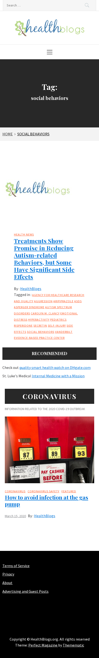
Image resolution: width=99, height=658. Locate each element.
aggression (43, 301)
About (7, 582)
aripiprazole (63, 301)
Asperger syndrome (29, 307)
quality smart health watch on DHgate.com (55, 367)
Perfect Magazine (43, 645)
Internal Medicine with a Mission (58, 375)
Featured (69, 491)
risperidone (23, 325)
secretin (40, 325)
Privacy (8, 574)
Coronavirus (15, 491)
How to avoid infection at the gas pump (46, 501)
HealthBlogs (30, 288)
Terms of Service (16, 565)
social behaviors (40, 332)
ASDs (78, 301)
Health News (24, 234)
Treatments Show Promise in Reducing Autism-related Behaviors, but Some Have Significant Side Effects (44, 258)
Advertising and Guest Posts (25, 591)
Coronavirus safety (43, 491)
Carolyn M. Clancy (45, 313)
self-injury (57, 325)
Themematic (73, 645)
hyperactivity (39, 319)
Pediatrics (58, 319)
